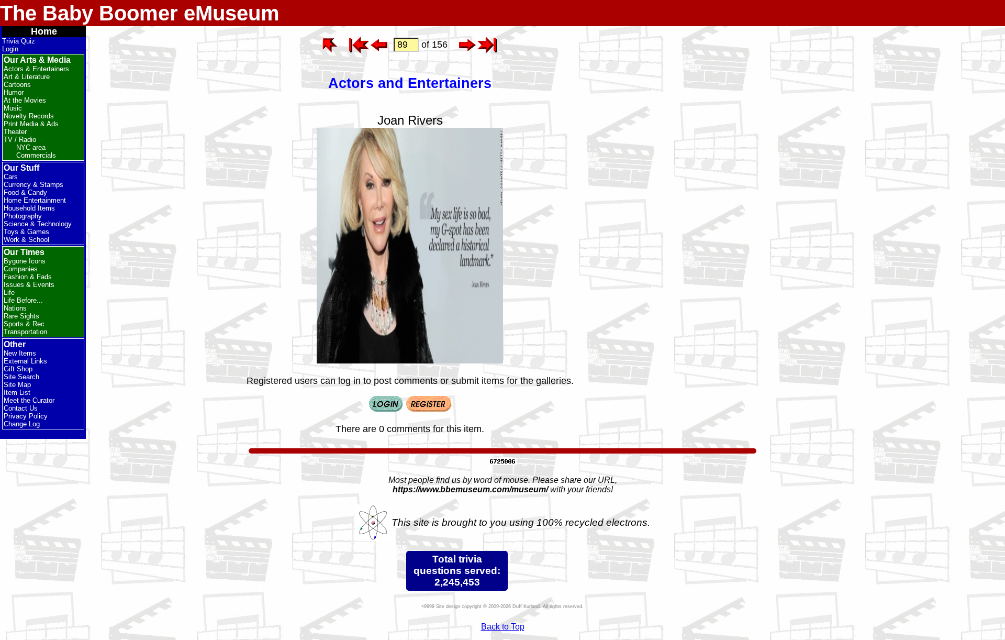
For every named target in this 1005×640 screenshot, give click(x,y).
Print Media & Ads (31, 124)
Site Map (17, 385)
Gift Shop (18, 369)
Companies (21, 269)
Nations (15, 308)
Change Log (22, 424)
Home (44, 31)
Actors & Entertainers (36, 69)
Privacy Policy (26, 416)
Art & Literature (27, 77)
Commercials (36, 155)
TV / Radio (20, 140)
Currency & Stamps (33, 185)
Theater (15, 132)
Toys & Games (26, 232)
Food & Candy (25, 192)
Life (9, 292)
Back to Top (502, 626)
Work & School (26, 240)
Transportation (25, 332)
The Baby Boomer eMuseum (140, 13)
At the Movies (25, 100)
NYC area (31, 147)
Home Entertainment (35, 200)
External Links (25, 361)
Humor (14, 92)
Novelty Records (29, 116)
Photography (23, 216)
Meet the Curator (29, 400)
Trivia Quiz (18, 41)
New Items (20, 353)
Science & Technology (38, 224)
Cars (11, 177)
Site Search (21, 377)
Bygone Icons (25, 261)
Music (13, 108)
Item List (17, 392)
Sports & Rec (24, 324)
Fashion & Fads (28, 277)
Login (10, 49)
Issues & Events (29, 285)
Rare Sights (21, 316)
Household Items (29, 208)
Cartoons (17, 85)
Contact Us (21, 408)
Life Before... (23, 300)
